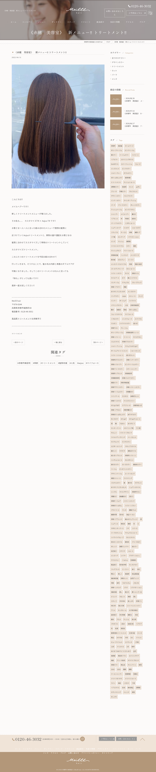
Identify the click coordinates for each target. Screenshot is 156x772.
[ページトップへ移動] (142, 739)
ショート (130, 551)
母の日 (121, 515)
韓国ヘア (137, 232)
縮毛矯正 (130, 687)
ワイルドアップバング (118, 437)
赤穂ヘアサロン (116, 410)
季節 (130, 264)
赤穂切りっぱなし (116, 505)
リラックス (114, 232)
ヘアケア (139, 624)
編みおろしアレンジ (131, 519)
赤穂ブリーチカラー (117, 369)
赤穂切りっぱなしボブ (118, 414)
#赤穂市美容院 (23, 363)
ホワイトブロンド (133, 660)
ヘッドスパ (124, 255)
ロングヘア (121, 237)
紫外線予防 (122, 565)
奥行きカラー (115, 464)
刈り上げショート (134, 419)
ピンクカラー (126, 169)
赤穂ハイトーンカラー (133, 387)
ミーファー (125, 569)
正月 (134, 651)
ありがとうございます (118, 291)
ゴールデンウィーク (117, 269)
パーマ (114, 74)
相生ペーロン (130, 515)
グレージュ (124, 328)
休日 (136, 615)
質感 (129, 597)
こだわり (126, 683)
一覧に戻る (58, 342)
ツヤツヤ (122, 551)
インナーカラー (116, 200)
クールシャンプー (116, 674)
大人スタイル (130, 537)
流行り (131, 496)
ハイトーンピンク (129, 501)
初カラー (135, 546)
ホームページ (129, 146)
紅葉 (116, 628)
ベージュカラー (124, 155)
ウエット (122, 597)
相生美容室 (135, 574)
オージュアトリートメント (119, 351)
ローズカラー (126, 464)
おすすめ (119, 637)
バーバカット (132, 437)
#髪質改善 (62, 363)
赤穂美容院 (128, 373)
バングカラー (115, 296)
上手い (138, 187)
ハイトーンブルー (130, 505)
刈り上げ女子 (115, 405)
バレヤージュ (115, 282)
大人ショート (130, 269)
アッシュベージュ (116, 210)
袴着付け (114, 496)
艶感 (129, 524)
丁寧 (133, 683)
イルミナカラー (128, 196)
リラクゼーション (136, 587)
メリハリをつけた (116, 678)
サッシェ (126, 619)
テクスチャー (115, 560)
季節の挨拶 (138, 264)
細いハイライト (132, 278)
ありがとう (131, 423)
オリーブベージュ (116, 150)
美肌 (112, 660)
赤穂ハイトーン (116, 337)
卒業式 (127, 219)
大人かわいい (129, 460)
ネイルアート (115, 278)
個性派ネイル (132, 451)
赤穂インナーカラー (132, 360)
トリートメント (17, 333)
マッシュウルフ (116, 250)
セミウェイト (115, 442)
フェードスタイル (116, 314)
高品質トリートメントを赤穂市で (26, 318)
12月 (112, 647)
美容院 (124, 187)
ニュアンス (114, 524)
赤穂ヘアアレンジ (116, 519)
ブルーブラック (136, 282)
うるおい (122, 423)
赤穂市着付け (128, 410)
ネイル (127, 273)
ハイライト (132, 301)
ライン (113, 683)
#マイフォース (92, 363)
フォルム (125, 560)
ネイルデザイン (124, 492)
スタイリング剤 (128, 428)
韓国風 (128, 241)
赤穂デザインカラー (117, 387)
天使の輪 (132, 633)
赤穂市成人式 (137, 405)
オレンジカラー (135, 205)
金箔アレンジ (135, 578)
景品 (112, 637)
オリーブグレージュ (117, 332)
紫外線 (113, 260)
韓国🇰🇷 (130, 615)
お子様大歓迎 (133, 610)
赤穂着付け (129, 392)
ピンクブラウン (130, 210)
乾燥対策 (130, 624)
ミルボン (114, 323)
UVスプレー (121, 260)
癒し (120, 592)
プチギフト (114, 624)
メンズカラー (132, 291)
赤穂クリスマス (116, 401)
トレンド (126, 692)
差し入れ (130, 601)
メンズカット (115, 169)
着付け (134, 214)
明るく (113, 574)
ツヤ (127, 528)
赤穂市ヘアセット (116, 373)
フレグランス (115, 569)
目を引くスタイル (116, 542)
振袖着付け (122, 496)
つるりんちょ (126, 583)
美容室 (120, 146)
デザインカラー (118, 62)
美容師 (127, 574)
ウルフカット (133, 191)
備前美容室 (114, 578)
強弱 (119, 683)
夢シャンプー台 (137, 592)
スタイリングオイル (127, 159)
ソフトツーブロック (125, 433)
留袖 (125, 310)
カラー (128, 246)
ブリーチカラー (123, 205)
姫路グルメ (132, 510)
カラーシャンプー (132, 369)
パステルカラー (116, 483)
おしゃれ (114, 697)
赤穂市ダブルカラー (117, 360)
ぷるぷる (136, 583)
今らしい (114, 433)
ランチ (124, 510)
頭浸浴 (123, 628)
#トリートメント (48, 363)
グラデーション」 (134, 555)
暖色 (134, 246)
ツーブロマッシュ (116, 533)
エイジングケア (134, 656)
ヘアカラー (114, 159)
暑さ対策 (121, 606)
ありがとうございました (118, 487)
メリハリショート (130, 678)
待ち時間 (122, 615)
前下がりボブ (132, 414)
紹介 (138, 569)
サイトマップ (107, 753)
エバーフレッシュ (126, 164)
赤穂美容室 (114, 255)
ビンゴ (139, 633)
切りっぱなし (133, 310)
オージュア (122, 301)
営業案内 (133, 560)
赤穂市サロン (136, 492)
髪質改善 (128, 178)
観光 (112, 619)
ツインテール (115, 396)
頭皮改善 (114, 592)
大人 (132, 637)
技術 (123, 687)
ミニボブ (126, 228)
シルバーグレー (116, 173)
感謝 (125, 287)
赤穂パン (139, 601)
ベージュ (114, 469)
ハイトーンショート (117, 355)
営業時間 (128, 674)
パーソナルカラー (116, 223)
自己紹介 (114, 551)
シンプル (114, 492)
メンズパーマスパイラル (118, 264)
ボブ (123, 278)
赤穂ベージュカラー (117, 392)
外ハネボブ (114, 419)
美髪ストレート (116, 478)
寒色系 (123, 524)
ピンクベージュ (129, 150)
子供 (126, 637)
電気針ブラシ (122, 656)
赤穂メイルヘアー (116, 364)
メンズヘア (114, 555)
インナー (114, 301)
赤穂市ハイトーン (130, 455)
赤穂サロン (114, 328)
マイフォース (129, 314)
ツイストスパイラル (117, 246)
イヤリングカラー (116, 305)
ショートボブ (136, 228)
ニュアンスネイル (134, 487)
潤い (134, 597)
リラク (126, 587)
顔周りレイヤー (124, 546)
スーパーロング (130, 474)
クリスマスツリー (129, 401)
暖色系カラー (137, 464)
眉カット (114, 451)
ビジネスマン (126, 442)
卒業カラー (122, 191)
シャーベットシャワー (134, 606)
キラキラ (122, 451)
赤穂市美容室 (125, 382)
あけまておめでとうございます (121, 651)
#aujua (80, 363)
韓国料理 (114, 515)
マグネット (138, 483)
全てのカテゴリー (119, 58)
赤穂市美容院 (135, 305)
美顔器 (113, 656)
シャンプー (114, 214)
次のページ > (98, 342)
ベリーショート (128, 250)
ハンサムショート (116, 460)
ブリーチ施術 (121, 660)
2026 (112, 669)
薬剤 (133, 692)
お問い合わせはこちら (115, 13)
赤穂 (130, 232)
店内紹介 (114, 615)
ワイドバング (128, 478)
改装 (112, 583)
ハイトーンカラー (116, 273)
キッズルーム (122, 610)
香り (133, 569)
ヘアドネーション (133, 237)
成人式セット (130, 355)
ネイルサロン (137, 337)
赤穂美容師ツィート (132, 332)
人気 (126, 305)
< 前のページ (18, 342)
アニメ (113, 610)
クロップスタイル (130, 446)
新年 (133, 647)
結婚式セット (135, 396)
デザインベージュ (116, 474)
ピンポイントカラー (125, 469)
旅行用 (134, 619)
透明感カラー (115, 187)
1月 (128, 647)
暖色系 (127, 542)
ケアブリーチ (126, 405)
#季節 (35, 363)
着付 (112, 310)
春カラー (114, 155)
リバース (134, 528)
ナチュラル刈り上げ (131, 346)
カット (114, 70)
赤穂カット (124, 578)
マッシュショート (129, 182)
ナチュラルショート (131, 533)
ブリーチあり (136, 542)
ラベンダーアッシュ (130, 200)
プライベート (115, 510)
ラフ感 (138, 428)
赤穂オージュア (116, 501)
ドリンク (114, 597)
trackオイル (115, 164)
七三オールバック (116, 446)
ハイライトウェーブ (117, 537)
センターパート (116, 428)
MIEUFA (113, 606)
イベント (139, 637)
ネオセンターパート (117, 528)
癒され (127, 592)
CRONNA (122, 601)
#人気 (72, 363)
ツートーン (127, 337)
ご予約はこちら (135, 13)
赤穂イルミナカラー (128, 378)
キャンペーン (132, 665)
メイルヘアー (125, 214)
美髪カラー (114, 382)
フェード (138, 164)
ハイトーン (135, 155)
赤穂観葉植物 (115, 378)
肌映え (134, 219)
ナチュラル (125, 282)
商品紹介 (114, 565)
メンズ (114, 79)
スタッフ (114, 601)
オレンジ (114, 546)
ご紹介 (123, 624)
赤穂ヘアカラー (116, 287)
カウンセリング (116, 692)
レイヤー (123, 555)
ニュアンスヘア (116, 228)
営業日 (135, 674)
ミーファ (131, 260)
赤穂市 (113, 146)
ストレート (132, 296)
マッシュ (121, 241)
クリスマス (120, 647)
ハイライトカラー (125, 323)
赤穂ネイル (135, 273)
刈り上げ (123, 419)
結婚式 (119, 310)
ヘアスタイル (115, 687)
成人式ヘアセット (116, 455)
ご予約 (137, 642)
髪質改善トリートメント (118, 633)
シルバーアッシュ (116, 346)
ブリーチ (114, 191)
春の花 (130, 483)
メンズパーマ (135, 255)
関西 (124, 669)
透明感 (138, 687)
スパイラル (138, 319)
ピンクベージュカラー (132, 364)
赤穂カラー (114, 665)
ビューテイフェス (116, 642)
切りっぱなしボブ (116, 178)
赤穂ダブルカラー (127, 342)
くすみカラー (115, 319)
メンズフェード (127, 319)
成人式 (135, 323)
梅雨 (140, 665)
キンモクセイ (133, 565)
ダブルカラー (128, 173)
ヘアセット (114, 219)
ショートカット (135, 351)
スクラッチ (128, 642)
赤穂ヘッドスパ (116, 587)
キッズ (141, 296)
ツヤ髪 (113, 237)
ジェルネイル (115, 342)
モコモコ (125, 396)
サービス (123, 232)
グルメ (119, 619)
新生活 (123, 665)
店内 (118, 583)
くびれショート (130, 223)
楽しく (120, 574)
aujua (124, 296)
